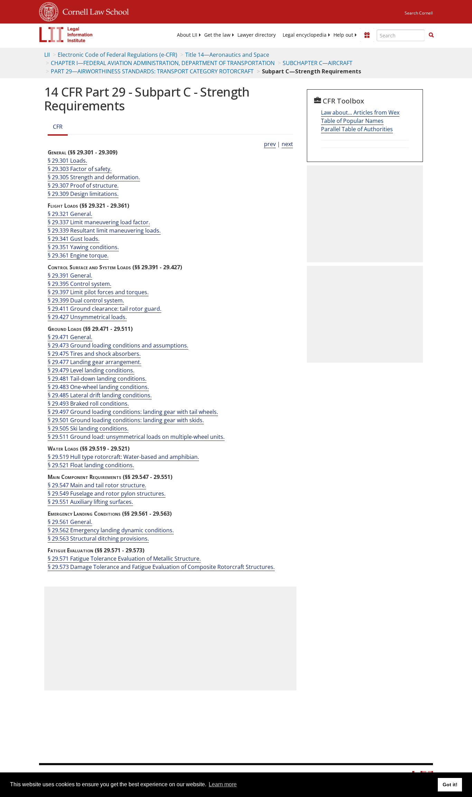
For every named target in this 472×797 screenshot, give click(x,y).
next (287, 144)
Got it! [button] (450, 784)
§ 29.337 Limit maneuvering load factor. (99, 222)
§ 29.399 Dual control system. (86, 300)
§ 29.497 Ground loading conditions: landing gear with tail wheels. (133, 412)
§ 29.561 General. (70, 522)
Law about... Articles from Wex (360, 112)
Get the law (217, 35)
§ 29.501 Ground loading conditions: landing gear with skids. (126, 420)
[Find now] (431, 35)
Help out (343, 35)
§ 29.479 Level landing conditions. (91, 370)
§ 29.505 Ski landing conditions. (88, 428)
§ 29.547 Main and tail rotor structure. (97, 485)
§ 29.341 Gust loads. (74, 239)
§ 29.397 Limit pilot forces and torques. (98, 292)
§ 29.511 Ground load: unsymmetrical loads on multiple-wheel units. (136, 437)
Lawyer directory (256, 35)
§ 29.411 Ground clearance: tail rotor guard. (104, 309)
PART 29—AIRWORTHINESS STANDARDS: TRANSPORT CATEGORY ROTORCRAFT (152, 71)
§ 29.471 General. (70, 337)
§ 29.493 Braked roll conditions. (88, 403)
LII (47, 54)
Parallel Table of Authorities (357, 129)
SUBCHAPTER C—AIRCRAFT (317, 63)
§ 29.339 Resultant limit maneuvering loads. (104, 230)
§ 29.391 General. (70, 275)
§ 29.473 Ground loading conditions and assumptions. (118, 345)
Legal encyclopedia (305, 35)
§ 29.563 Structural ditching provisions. (98, 538)
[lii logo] (66, 34)
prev (270, 144)
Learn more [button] (223, 784)
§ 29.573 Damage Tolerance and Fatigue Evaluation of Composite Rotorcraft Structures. (161, 567)
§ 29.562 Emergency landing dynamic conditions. (111, 530)
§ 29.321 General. (70, 214)
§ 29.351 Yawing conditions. (83, 247)
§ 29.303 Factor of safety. (80, 169)
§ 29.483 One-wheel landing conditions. (98, 387)
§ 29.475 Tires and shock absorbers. (94, 353)
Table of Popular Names (352, 121)
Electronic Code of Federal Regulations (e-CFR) (117, 54)
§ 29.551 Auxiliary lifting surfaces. (90, 502)
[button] (431, 35)
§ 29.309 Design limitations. (83, 194)
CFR (58, 126)
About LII (187, 35)
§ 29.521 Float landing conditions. (91, 465)
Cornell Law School (93, 10)
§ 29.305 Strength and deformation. (94, 177)
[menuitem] (187, 34)
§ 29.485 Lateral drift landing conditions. (100, 395)
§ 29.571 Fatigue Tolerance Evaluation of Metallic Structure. (124, 558)
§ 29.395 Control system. (79, 284)
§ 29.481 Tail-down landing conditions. (97, 378)
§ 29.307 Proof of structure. (83, 185)
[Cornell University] (48, 10)
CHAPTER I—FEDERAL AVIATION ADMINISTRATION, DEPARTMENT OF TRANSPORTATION (163, 63)
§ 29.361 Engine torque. (78, 255)
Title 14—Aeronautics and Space (227, 54)
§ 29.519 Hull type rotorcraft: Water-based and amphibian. (123, 457)
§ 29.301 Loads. (67, 160)
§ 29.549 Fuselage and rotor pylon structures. (107, 493)
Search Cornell (419, 13)
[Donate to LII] (367, 35)
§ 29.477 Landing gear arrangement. (94, 362)
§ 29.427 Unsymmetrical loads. (87, 317)
